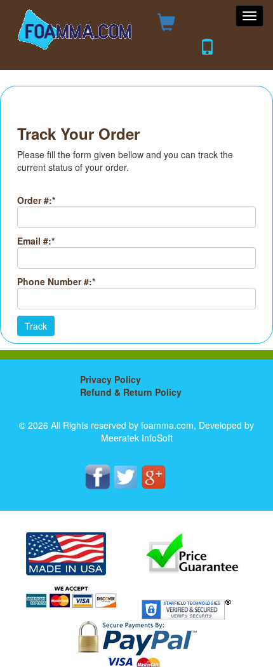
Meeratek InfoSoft (137, 437)
